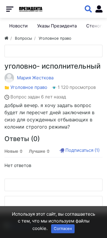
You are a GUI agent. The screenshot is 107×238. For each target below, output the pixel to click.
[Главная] (6, 38)
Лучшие (37, 151)
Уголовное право (28, 87)
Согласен (63, 228)
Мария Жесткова (35, 78)
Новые (11, 151)
